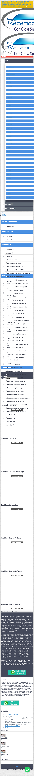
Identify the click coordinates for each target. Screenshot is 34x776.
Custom (9, 120)
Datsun (9, 136)
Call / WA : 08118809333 (12, 714)
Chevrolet (10, 109)
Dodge (9, 147)
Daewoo (9, 124)
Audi (8, 78)
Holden (9, 193)
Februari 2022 (5, 746)
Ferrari (9, 155)
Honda (9, 197)
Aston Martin (11, 74)
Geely (9, 178)
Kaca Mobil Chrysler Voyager (10, 604)
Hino (8, 190)
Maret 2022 (4, 738)
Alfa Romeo (10, 67)
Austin (9, 82)
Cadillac (9, 97)
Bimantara (10, 90)
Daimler (9, 132)
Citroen (9, 117)
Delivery (9, 140)
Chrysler (9, 113)
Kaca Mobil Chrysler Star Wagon (11, 571)
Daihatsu (9, 128)
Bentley (9, 86)
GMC (8, 182)
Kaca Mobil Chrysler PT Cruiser (11, 538)
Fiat (8, 159)
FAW (8, 151)
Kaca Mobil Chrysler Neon (9, 505)
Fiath (8, 163)
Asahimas (10, 71)
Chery (9, 105)
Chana (9, 101)
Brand (3, 214)
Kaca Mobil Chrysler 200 (9, 405)
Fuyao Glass (10, 174)
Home (3, 212)
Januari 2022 (4, 754)
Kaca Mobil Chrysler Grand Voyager (12, 471)
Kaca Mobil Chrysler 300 (9, 438)
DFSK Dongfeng (12, 144)
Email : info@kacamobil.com (12, 726)
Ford (8, 167)
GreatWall (10, 186)
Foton (9, 170)
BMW (8, 94)
